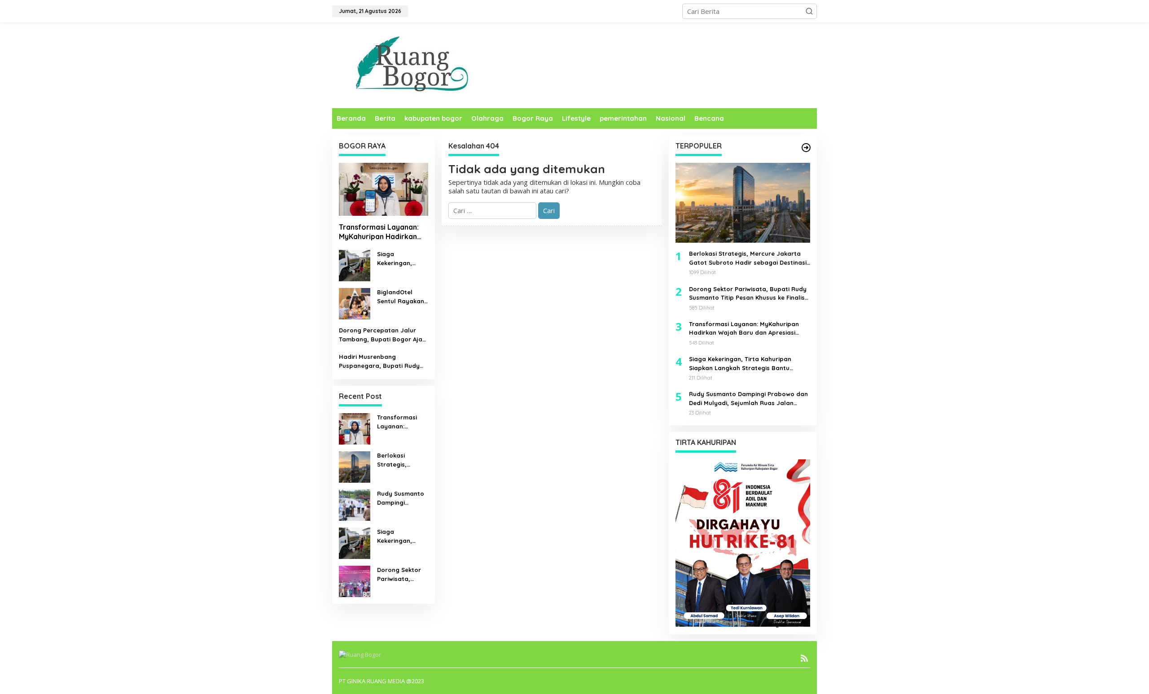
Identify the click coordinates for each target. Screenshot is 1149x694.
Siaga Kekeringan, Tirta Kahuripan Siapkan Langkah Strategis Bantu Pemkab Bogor (401, 258)
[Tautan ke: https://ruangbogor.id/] (806, 147)
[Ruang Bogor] (409, 64)
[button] (809, 11)
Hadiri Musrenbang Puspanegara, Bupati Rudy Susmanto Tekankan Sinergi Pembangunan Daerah (380, 361)
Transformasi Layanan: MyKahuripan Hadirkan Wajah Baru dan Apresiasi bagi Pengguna (382, 232)
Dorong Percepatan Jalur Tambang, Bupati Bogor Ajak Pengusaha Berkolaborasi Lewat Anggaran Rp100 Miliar (382, 335)
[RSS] (804, 658)
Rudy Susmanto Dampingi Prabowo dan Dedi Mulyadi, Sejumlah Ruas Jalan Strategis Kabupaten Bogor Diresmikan (400, 498)
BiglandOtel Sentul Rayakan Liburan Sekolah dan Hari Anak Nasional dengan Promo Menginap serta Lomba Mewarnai (401, 297)
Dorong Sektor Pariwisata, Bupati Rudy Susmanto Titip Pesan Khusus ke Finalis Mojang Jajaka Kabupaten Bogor (401, 574)
